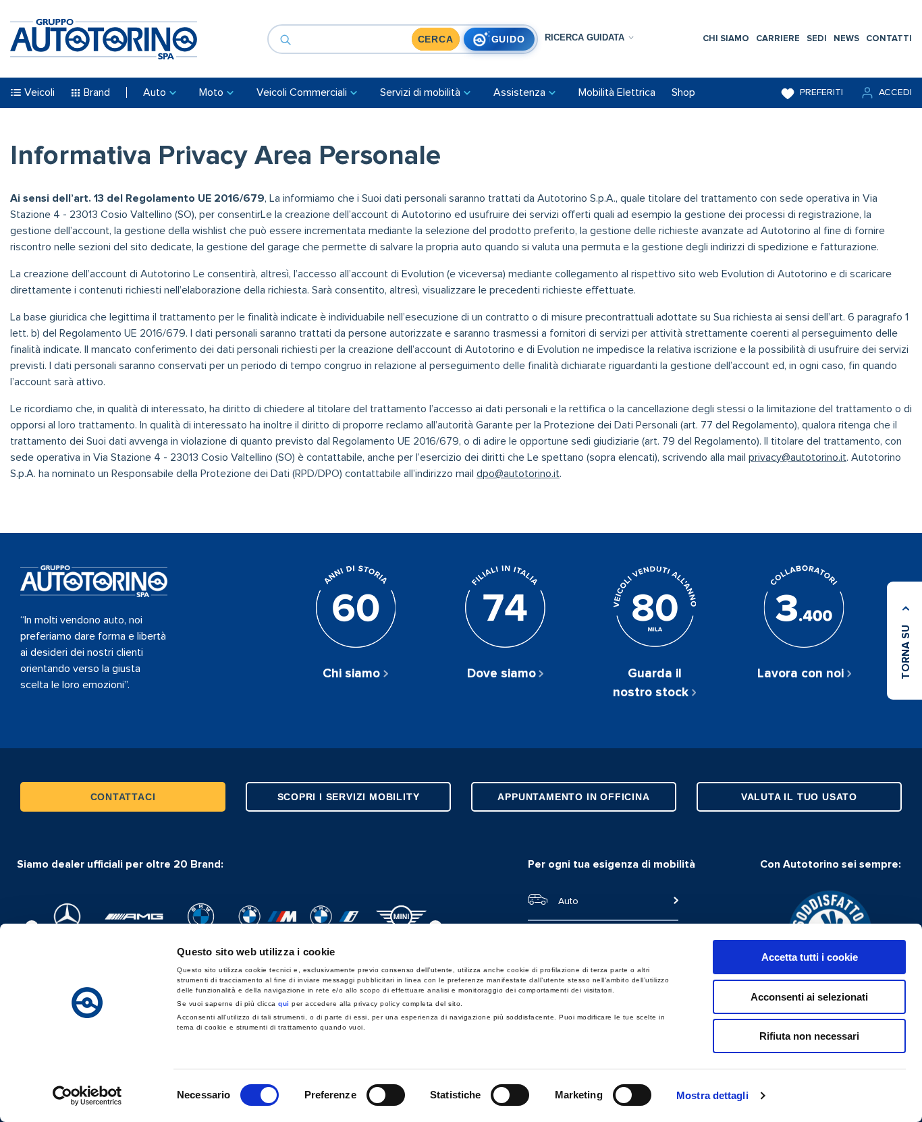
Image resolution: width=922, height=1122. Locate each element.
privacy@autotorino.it (797, 457)
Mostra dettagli (712, 1095)
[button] (885, 93)
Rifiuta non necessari (809, 1036)
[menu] (807, 39)
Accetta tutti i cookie (809, 957)
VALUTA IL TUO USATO (799, 796)
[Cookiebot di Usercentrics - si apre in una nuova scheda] (87, 1096)
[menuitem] (726, 38)
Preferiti (821, 92)
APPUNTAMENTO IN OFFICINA (573, 796)
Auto (568, 901)
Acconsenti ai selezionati (809, 997)
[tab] (589, 37)
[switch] (386, 1095)
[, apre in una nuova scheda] (67, 916)
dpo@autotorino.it (518, 473)
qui (284, 1003)
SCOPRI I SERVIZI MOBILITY (348, 796)
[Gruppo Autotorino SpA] (103, 39)
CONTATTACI (123, 796)
